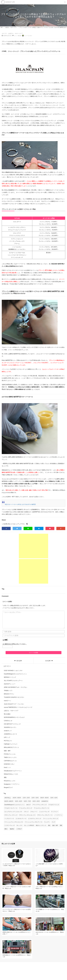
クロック (26, 811)
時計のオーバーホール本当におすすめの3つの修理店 (20, 504)
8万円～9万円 (36, 801)
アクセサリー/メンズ (53, 804)
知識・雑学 (55, 825)
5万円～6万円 (18, 801)
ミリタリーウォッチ (9, 825)
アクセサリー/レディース (10, 808)
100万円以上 (7, 797)
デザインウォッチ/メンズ (10, 815)
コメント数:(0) (17, 35)
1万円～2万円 (26, 797)
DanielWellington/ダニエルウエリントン (14, 804)
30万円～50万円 (44, 797)
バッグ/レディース (9, 818)
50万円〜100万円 (8, 801)
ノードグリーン (58, 815)
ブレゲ (53, 822)
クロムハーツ (33, 811)
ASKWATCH (45, 801)
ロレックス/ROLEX (29, 825)
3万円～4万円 (53, 797)
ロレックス (19, 825)
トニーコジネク (28, 35)
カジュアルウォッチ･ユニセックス (13, 811)
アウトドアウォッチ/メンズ (39, 804)
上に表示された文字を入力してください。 (14, 644)
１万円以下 (19, 829)
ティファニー (54, 811)
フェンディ (47, 822)
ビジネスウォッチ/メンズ (34, 818)
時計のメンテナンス (41, 825)
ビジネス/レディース (21, 818)
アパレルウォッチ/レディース (41, 808)
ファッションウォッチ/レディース (33, 822)
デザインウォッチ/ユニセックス (27, 815)
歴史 (49, 825)
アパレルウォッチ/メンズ (25, 808)
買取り (6, 829)
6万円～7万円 (27, 801)
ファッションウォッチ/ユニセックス (13, 822)
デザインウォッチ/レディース (44, 815)
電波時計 (12, 829)
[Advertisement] (33, 546)
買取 (61, 825)
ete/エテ (28, 804)
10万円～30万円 (17, 797)
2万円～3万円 (35, 797)
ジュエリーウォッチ (44, 811)
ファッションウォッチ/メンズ (50, 818)
